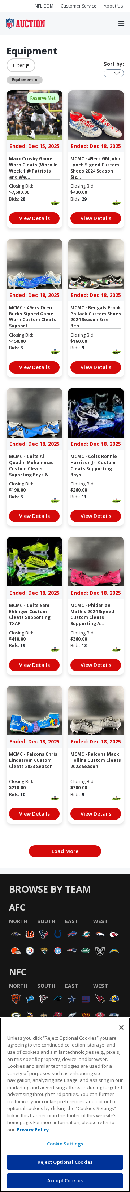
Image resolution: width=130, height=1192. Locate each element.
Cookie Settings (65, 1143)
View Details (34, 218)
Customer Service (78, 6)
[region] (65, 1104)
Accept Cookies (65, 1180)
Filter (19, 65)
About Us (113, 6)
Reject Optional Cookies (65, 1162)
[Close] (121, 1027)
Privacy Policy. (33, 1129)
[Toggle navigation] (121, 23)
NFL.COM (44, 6)
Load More (65, 851)
